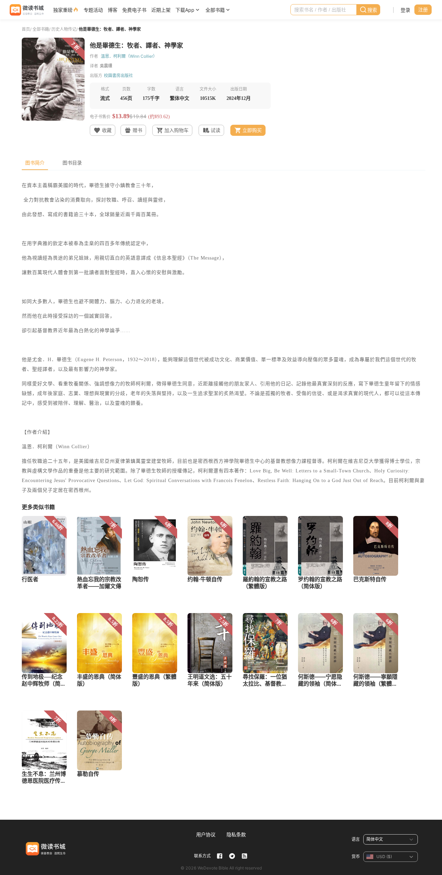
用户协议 (205, 834)
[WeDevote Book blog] (244, 856)
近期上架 (161, 10)
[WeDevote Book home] (26, 10)
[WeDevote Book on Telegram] (232, 856)
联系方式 (202, 855)
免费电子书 (134, 10)
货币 (356, 856)
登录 (405, 10)
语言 (356, 839)
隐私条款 (236, 834)
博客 (112, 10)
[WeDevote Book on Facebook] (219, 856)
